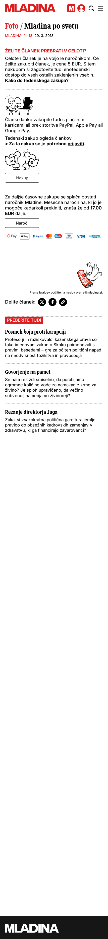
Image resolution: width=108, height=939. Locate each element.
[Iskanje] (91, 8)
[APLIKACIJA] (71, 8)
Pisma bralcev (40, 292)
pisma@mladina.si (89, 292)
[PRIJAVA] (81, 8)
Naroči (22, 223)
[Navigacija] (100, 8)
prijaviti (76, 143)
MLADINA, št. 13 (18, 35)
